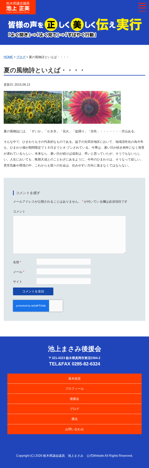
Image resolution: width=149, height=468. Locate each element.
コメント (19, 211)
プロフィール (74, 388)
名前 (17, 262)
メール (18, 272)
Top (139, 458)
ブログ (74, 408)
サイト (17, 281)
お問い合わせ (74, 429)
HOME (8, 57)
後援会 (74, 398)
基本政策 (74, 378)
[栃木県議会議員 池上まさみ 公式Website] (17, 4)
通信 (74, 419)
